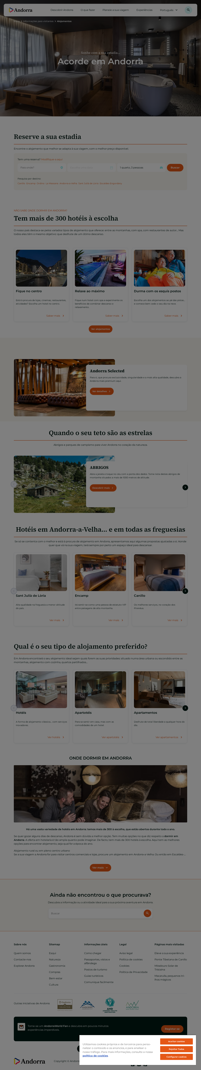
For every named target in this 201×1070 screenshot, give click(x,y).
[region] (137, 1050)
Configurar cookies (176, 1057)
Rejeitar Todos (176, 1049)
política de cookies (95, 1055)
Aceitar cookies (176, 1041)
